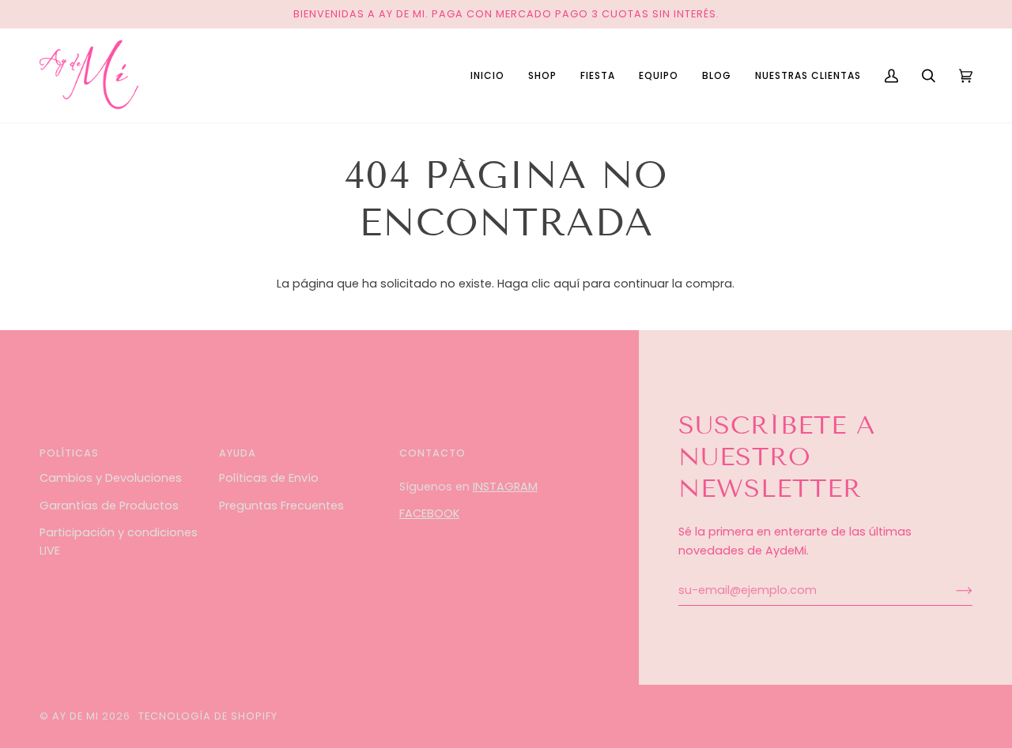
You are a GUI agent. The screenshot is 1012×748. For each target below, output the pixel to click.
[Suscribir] (951, 590)
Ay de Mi (75, 716)
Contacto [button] (432, 453)
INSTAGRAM (505, 486)
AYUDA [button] (237, 453)
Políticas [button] (69, 453)
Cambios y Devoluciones (111, 478)
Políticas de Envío (269, 478)
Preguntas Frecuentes (281, 505)
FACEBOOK (429, 513)
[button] (542, 75)
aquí (566, 283)
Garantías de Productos (109, 505)
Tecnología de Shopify (208, 716)
